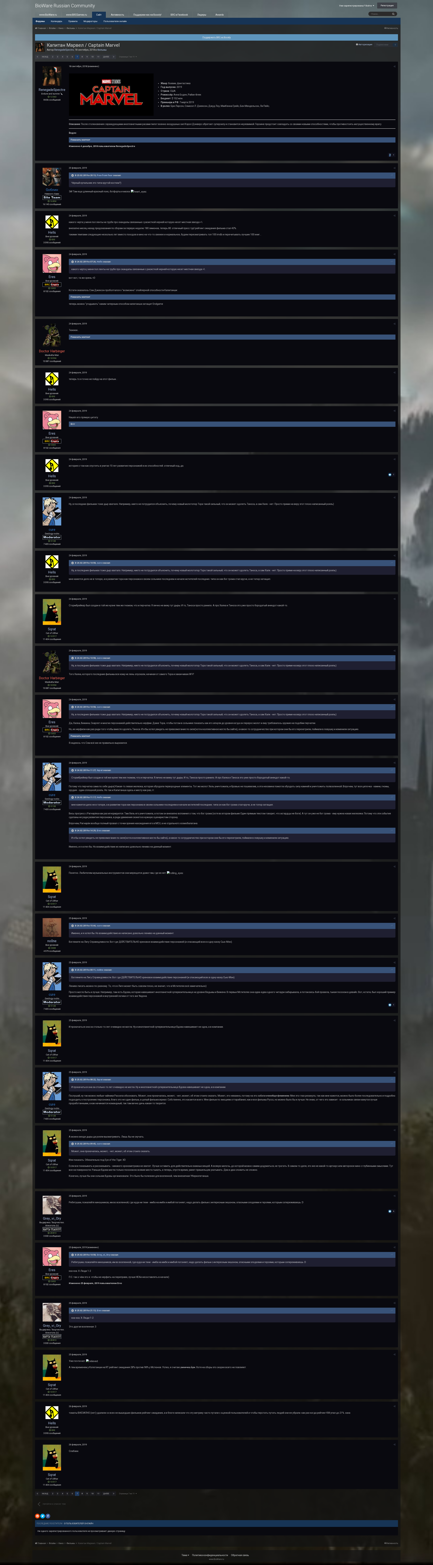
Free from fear (104, 175)
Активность (117, 14)
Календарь (56, 21)
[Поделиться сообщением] (394, 66)
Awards (219, 14)
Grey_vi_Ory (52, 1218)
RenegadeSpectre (64, 49)
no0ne (51, 941)
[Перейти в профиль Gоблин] (52, 177)
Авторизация (365, 44)
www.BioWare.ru (48, 14)
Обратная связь (240, 1555)
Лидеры (201, 14)
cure (99, 563)
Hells (52, 232)
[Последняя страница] (113, 57)
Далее (106, 57)
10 (92, 57)
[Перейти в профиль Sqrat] (52, 612)
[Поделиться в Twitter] (42, 1516)
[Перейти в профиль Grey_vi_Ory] (52, 1205)
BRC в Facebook (179, 14)
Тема (184, 1555)
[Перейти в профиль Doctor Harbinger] (52, 335)
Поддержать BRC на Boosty (216, 37)
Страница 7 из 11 (127, 57)
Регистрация (387, 5)
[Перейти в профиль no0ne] (52, 927)
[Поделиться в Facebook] (47, 1516)
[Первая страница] (37, 57)
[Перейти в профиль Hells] (51, 222)
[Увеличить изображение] (111, 94)
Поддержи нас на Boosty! (147, 14)
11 (98, 57)
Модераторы (90, 21)
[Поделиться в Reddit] (37, 1516)
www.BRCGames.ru (76, 14)
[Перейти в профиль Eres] (52, 263)
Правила (72, 21)
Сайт (99, 14)
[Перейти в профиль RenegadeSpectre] (39, 47)
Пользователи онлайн (115, 21)
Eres (52, 277)
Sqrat (52, 629)
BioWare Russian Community (65, 5)
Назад (45, 57)
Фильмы (102, 49)
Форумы (40, 21)
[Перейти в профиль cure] (52, 511)
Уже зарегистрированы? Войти (356, 5)
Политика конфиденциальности (210, 1555)
